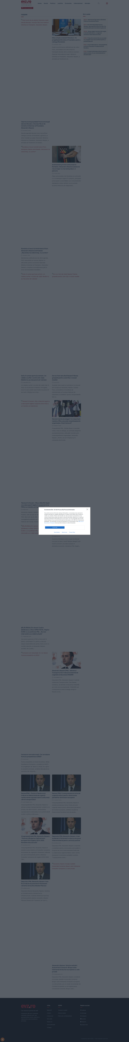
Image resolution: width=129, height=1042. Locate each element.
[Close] (87, 510)
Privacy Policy (72, 532)
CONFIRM (54, 527)
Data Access (64, 532)
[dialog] (64, 521)
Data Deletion (57, 532)
